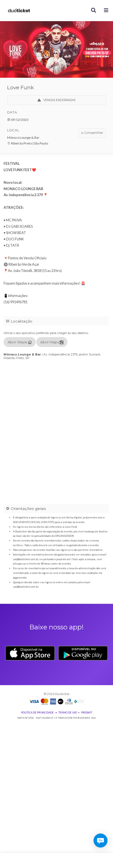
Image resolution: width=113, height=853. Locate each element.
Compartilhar (93, 133)
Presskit (86, 712)
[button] (106, 10)
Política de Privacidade (37, 712)
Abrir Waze (18, 342)
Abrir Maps (50, 342)
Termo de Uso (67, 712)
